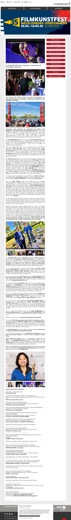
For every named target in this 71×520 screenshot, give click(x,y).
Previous (7, 235)
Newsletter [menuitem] (17, 2)
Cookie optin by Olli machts (49, 519)
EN (30, 2)
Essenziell (22, 507)
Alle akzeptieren (23, 516)
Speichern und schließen (33, 516)
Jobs (16, 516)
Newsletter (7, 516)
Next (44, 235)
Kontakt (12, 516)
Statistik (27, 507)
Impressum (21, 518)
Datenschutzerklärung (28, 518)
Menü (3, 2)
